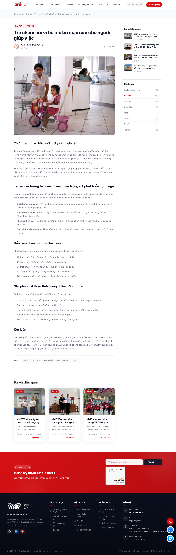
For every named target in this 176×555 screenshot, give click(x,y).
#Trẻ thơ (75, 360)
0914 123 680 (136, 512)
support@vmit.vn (136, 521)
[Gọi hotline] (22, 531)
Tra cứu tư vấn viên (83, 515)
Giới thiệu (39, 4)
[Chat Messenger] (170, 538)
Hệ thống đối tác (85, 4)
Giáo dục (141, 101)
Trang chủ (19, 14)
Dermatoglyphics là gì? (60, 510)
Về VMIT (81, 521)
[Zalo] (16, 531)
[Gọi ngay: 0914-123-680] (170, 521)
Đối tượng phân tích (108, 510)
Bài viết (70, 4)
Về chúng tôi (124, 551)
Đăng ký (152, 462)
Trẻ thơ (30, 26)
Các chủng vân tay (59, 524)
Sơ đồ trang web (84, 530)
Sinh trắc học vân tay (60, 517)
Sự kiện (141, 118)
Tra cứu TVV (102, 4)
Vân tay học (55, 4)
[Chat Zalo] (170, 529)
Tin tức (141, 124)
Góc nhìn (141, 107)
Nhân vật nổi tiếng (109, 523)
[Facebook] (9, 531)
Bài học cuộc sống (141, 90)
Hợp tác (145, 551)
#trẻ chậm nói (62, 360)
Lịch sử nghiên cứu (108, 517)
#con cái (36, 360)
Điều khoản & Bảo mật (160, 551)
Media (141, 113)
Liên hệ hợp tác (108, 528)
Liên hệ (116, 4)
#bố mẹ (25, 360)
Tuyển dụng (82, 525)
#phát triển (48, 360)
